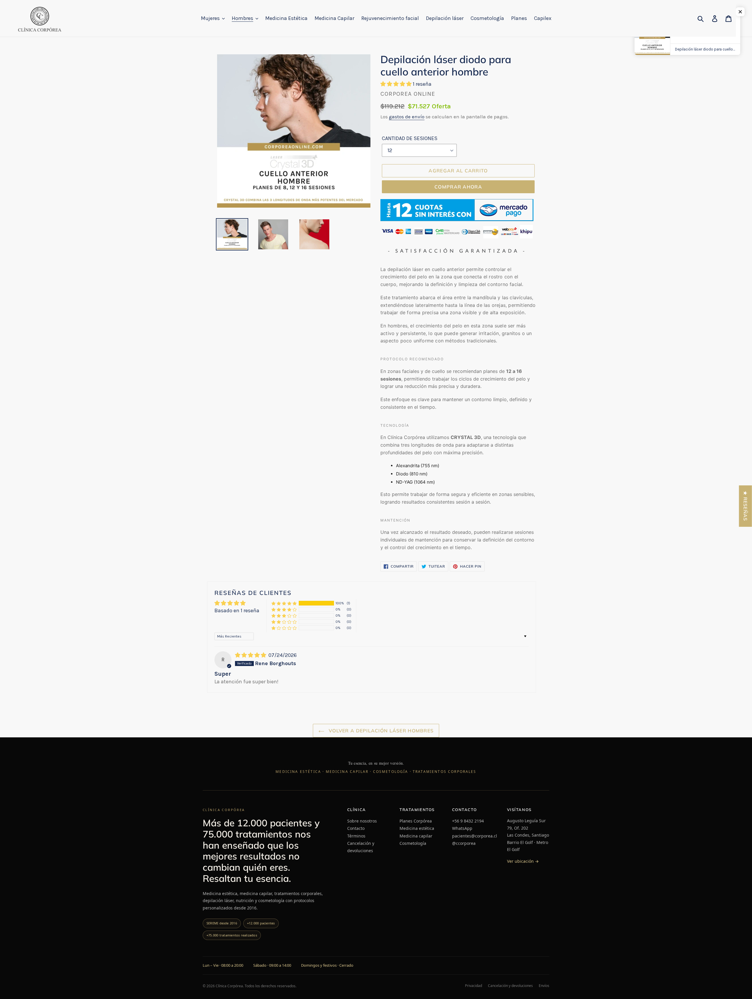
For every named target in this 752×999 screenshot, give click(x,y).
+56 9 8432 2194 (468, 821)
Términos (356, 836)
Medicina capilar (416, 836)
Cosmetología (413, 843)
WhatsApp (462, 828)
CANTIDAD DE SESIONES (409, 138)
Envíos (544, 986)
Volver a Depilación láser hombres (380, 731)
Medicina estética (417, 828)
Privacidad (473, 986)
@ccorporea (464, 843)
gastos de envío (406, 117)
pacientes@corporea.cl (474, 836)
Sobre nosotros (362, 821)
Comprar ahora (458, 187)
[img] (251, 655)
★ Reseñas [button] (745, 506)
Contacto (356, 828)
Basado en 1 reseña (236, 610)
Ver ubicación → (523, 861)
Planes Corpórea (416, 821)
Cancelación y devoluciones (360, 846)
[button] (396, 84)
